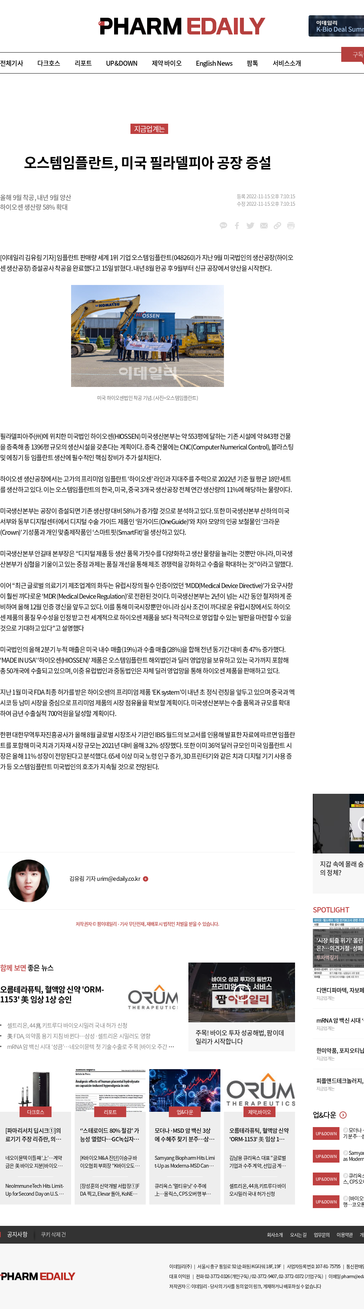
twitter (250, 225)
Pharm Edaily (37, 1276)
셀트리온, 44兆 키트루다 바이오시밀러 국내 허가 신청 (67, 1025)
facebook (237, 225)
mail (264, 225)
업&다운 (185, 1111)
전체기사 (11, 63)
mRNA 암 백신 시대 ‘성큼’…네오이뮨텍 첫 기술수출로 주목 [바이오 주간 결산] (93, 1046)
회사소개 (275, 1234)
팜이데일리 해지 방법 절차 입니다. (76, 1235)
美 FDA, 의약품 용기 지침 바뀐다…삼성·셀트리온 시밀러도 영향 (78, 1035)
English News (214, 63)
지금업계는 (149, 129)
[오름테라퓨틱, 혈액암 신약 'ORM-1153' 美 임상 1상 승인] (153, 996)
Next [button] (43, 1238)
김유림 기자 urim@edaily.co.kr (104, 878)
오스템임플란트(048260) (163, 257)
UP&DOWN (121, 63)
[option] (97, 1234)
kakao (223, 225)
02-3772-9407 (264, 1276)
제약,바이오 (259, 1111)
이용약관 (345, 1234)
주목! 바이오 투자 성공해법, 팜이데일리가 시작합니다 (240, 1037)
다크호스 (48, 63)
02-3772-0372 (291, 1276)
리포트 (83, 63)
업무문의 (322, 1234)
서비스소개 (287, 63)
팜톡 (252, 63)
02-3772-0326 (217, 1276)
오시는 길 (298, 1234)
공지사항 (17, 1234)
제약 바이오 (167, 63)
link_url (277, 225)
